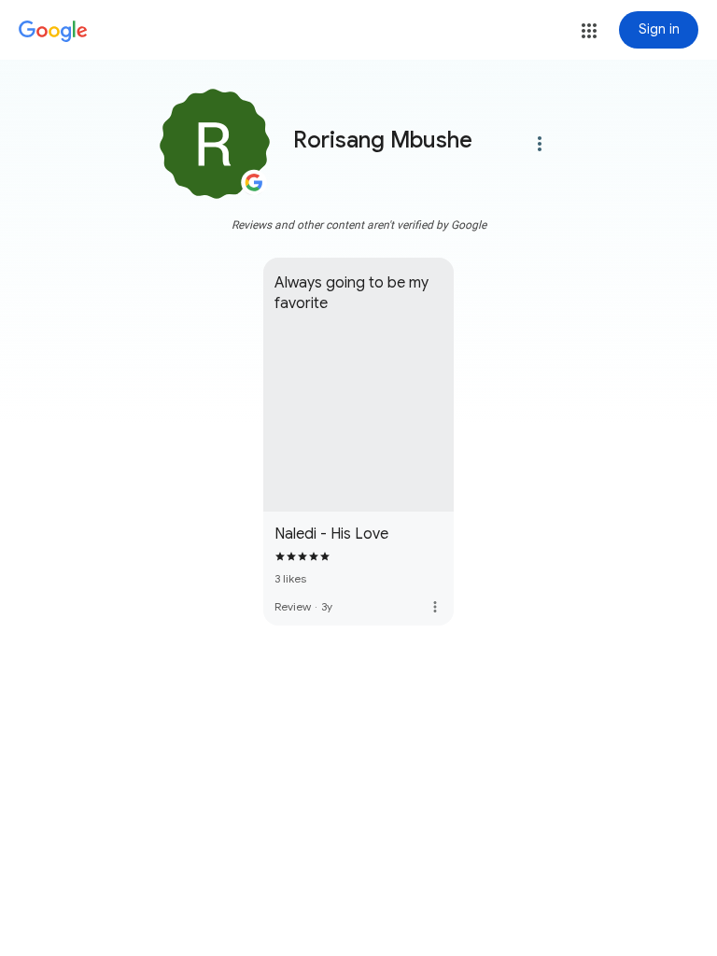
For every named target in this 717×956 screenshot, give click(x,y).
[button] (589, 30)
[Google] (53, 32)
